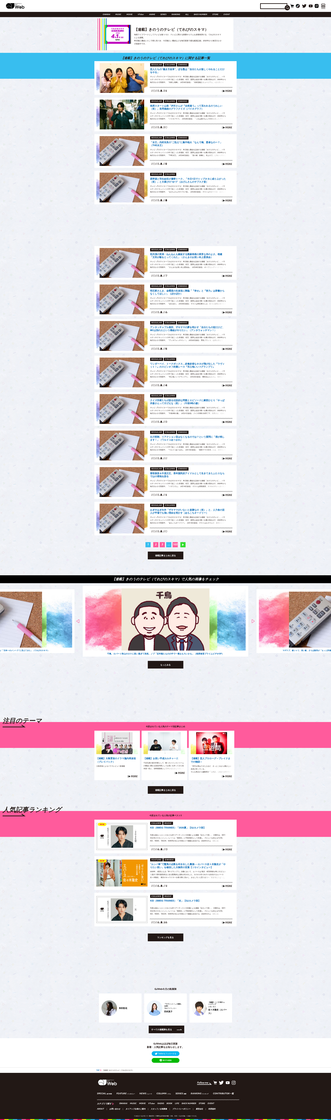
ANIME (152, 14)
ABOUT (100, 1109)
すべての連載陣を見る (161, 1029)
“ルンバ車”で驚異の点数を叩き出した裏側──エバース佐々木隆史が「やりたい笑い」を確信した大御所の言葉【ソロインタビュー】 (188, 866)
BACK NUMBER (200, 14)
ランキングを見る (165, 937)
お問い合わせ (114, 1109)
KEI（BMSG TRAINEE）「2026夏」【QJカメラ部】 (178, 827)
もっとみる (165, 664)
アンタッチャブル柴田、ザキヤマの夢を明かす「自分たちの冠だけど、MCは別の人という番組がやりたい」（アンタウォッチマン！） (187, 329)
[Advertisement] (165, 225)
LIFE (177, 1104)
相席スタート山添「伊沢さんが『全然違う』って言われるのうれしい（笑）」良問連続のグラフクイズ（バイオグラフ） (186, 107)
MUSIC (118, 14)
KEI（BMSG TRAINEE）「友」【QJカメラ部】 (175, 900)
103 (175, 544)
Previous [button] (78, 621)
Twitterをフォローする (167, 1053)
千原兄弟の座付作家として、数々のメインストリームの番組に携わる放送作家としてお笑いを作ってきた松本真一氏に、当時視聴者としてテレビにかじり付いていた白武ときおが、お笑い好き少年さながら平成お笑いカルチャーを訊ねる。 (164, 768)
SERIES (163, 14)
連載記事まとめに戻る (165, 555)
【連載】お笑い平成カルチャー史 (161, 758)
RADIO (160, 1104)
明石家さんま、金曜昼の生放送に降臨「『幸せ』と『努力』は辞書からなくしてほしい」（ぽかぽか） (187, 292)
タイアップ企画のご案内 (135, 1109)
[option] (165, 621)
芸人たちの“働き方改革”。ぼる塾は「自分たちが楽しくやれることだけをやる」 (187, 71)
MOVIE (129, 14)
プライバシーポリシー (181, 1109)
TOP (97, 1070)
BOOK (169, 1104)
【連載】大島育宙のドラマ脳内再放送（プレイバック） (116, 760)
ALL (187, 14)
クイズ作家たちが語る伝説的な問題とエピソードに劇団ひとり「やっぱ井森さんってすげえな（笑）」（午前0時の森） (187, 402)
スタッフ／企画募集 (159, 1109)
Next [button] (253, 621)
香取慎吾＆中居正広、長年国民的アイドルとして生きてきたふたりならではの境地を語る (187, 475)
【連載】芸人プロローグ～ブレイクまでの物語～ (210, 760)
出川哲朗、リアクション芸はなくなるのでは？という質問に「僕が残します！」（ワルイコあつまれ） (187, 438)
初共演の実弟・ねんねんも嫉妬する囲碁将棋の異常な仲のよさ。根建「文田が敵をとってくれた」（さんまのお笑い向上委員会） (186, 256)
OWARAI (106, 14)
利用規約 (212, 1109)
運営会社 (199, 1109)
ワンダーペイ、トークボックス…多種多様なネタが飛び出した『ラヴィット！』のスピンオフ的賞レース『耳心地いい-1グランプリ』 (187, 365)
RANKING (176, 14)
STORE (215, 14)
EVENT (227, 14)
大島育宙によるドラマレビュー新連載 (110, 766)
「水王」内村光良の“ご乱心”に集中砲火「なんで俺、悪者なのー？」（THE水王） (186, 144)
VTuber (141, 14)
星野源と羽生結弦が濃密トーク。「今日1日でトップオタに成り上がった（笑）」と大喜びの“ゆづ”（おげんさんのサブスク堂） (188, 180)
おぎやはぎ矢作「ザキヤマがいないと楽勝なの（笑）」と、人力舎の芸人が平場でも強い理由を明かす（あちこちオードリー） (187, 511)
